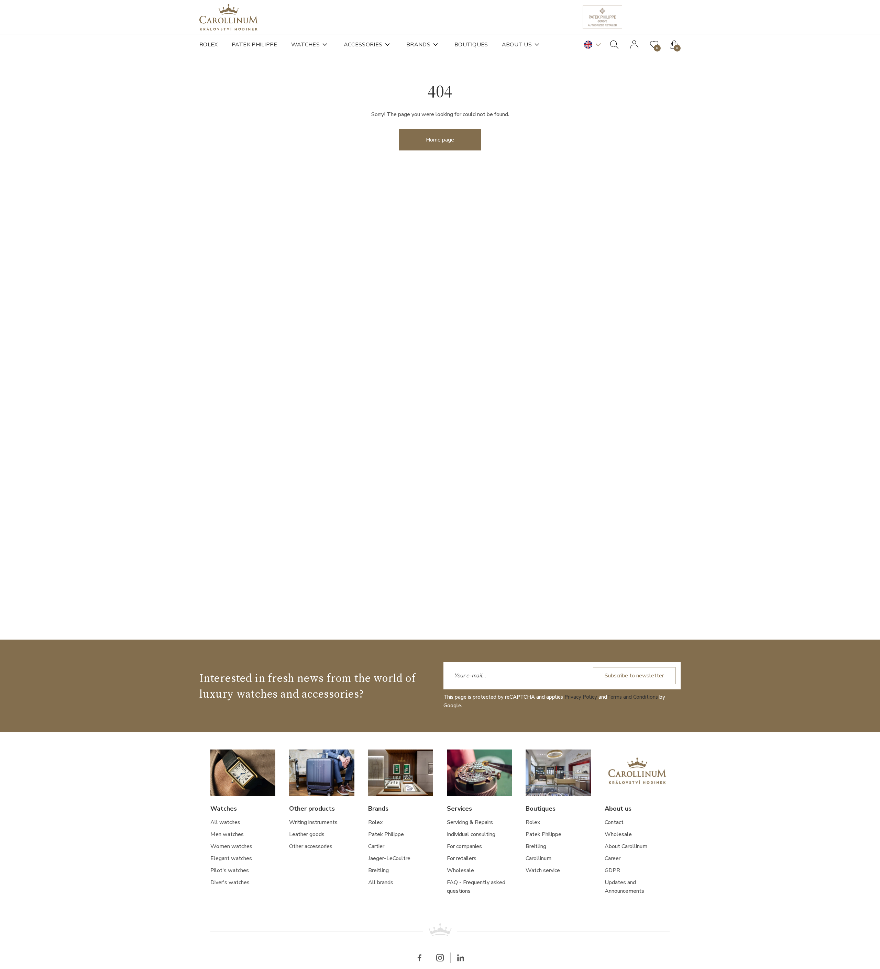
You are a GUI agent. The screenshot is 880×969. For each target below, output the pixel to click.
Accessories (363, 44)
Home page (440, 140)
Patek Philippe (254, 44)
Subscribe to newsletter (634, 675)
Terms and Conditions (632, 697)
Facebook (419, 958)
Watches (305, 44)
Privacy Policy (580, 697)
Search (614, 44)
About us (517, 44)
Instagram (440, 958)
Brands (418, 44)
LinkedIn (460, 958)
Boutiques (471, 44)
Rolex (208, 44)
